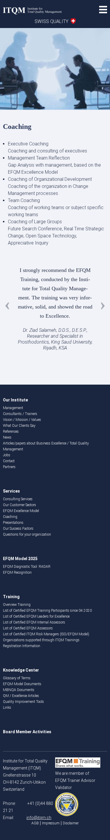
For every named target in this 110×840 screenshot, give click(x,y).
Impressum (51, 823)
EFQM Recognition (17, 572)
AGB (35, 823)
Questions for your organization (27, 534)
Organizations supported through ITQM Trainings (41, 640)
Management (13, 408)
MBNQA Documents (18, 690)
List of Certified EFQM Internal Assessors (34, 622)
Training (11, 596)
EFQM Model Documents (22, 684)
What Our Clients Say (19, 426)
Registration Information (21, 646)
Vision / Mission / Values (22, 420)
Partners (9, 467)
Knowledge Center (21, 670)
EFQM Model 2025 (20, 558)
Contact (9, 461)
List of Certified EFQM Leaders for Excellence (36, 616)
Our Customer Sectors (19, 505)
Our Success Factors (18, 528)
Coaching (10, 517)
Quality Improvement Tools (23, 702)
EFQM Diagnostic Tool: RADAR (26, 567)
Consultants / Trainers (20, 414)
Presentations (13, 523)
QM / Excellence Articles (21, 696)
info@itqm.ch (38, 817)
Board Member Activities (27, 731)
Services (11, 491)
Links (7, 708)
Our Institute (15, 400)
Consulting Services (18, 499)
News (7, 437)
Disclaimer (71, 823)
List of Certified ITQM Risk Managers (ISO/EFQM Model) (46, 634)
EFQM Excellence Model (21, 511)
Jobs (6, 455)
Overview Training (17, 605)
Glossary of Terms (17, 678)
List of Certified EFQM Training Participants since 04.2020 (47, 610)
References (11, 431)
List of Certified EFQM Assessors (28, 628)
